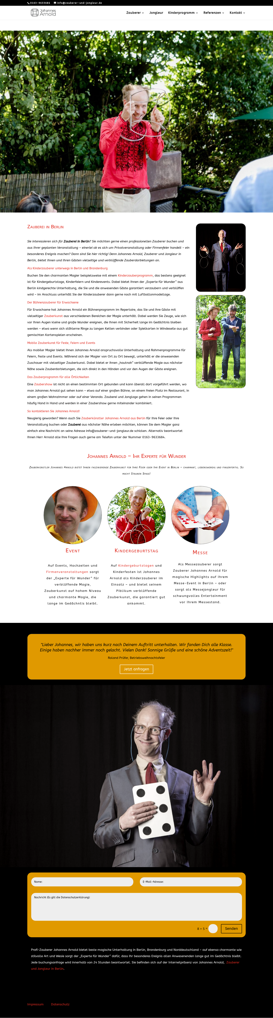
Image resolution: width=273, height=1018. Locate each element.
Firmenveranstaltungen (67, 572)
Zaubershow (43, 384)
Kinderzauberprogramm (135, 275)
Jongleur (156, 13)
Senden (231, 929)
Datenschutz (60, 1004)
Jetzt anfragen (136, 669)
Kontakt (236, 13)
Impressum (35, 1004)
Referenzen (212, 13)
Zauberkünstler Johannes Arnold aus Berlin (113, 418)
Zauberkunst (53, 316)
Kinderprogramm (181, 13)
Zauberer (133, 13)
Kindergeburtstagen (136, 565)
